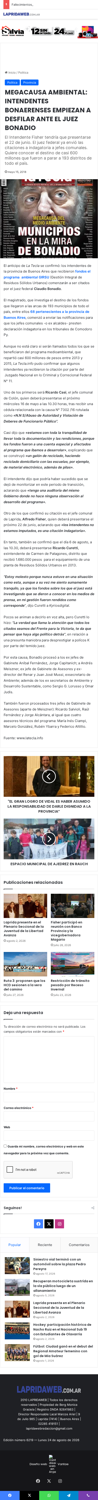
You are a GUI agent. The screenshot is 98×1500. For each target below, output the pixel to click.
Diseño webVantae (49, 1464)
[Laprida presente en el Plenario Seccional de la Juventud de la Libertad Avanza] (25, 906)
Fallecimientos (22, 4)
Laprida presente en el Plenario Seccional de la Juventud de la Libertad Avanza (24, 928)
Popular (14, 1245)
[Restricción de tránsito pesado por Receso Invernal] (72, 964)
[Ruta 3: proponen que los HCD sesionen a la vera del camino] (25, 964)
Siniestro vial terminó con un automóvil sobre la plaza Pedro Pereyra (59, 1264)
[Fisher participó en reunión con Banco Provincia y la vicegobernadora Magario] (72, 906)
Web (7, 1127)
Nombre (11, 1088)
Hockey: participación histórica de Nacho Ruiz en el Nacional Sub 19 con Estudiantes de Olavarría (62, 1329)
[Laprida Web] (21, 14)
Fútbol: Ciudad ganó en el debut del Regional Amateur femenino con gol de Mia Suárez (63, 1351)
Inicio (12, 72)
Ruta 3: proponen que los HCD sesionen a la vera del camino (24, 985)
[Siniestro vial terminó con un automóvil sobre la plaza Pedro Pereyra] (17, 1265)
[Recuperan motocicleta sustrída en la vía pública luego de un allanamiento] (17, 1287)
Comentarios (79, 1245)
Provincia (29, 82)
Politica (23, 72)
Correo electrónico (19, 1108)
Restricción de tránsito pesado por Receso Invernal (70, 985)
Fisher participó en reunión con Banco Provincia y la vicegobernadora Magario (66, 931)
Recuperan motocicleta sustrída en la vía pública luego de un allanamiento (63, 1286)
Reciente (45, 1245)
